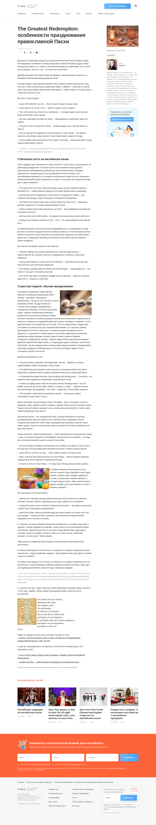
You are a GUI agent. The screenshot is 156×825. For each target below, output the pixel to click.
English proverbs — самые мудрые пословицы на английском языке (49, 662)
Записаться (129, 757)
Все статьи (53, 802)
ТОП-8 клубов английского (82, 802)
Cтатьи (67, 13)
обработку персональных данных (40, 764)
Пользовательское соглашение (50, 768)
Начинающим (54, 13)
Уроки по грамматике (80, 793)
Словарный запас (38, 13)
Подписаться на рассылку (122, 119)
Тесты (78, 13)
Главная (21, 782)
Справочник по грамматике (83, 789)
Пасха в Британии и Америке (38, 152)
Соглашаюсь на (35, 764)
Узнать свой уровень (117, 6)
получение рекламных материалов (75, 764)
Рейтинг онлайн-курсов (106, 13)
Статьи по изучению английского (39, 782)
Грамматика (22, 13)
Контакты (89, 13)
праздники (111, 55)
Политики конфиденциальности (115, 768)
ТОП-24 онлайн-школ (57, 806)
